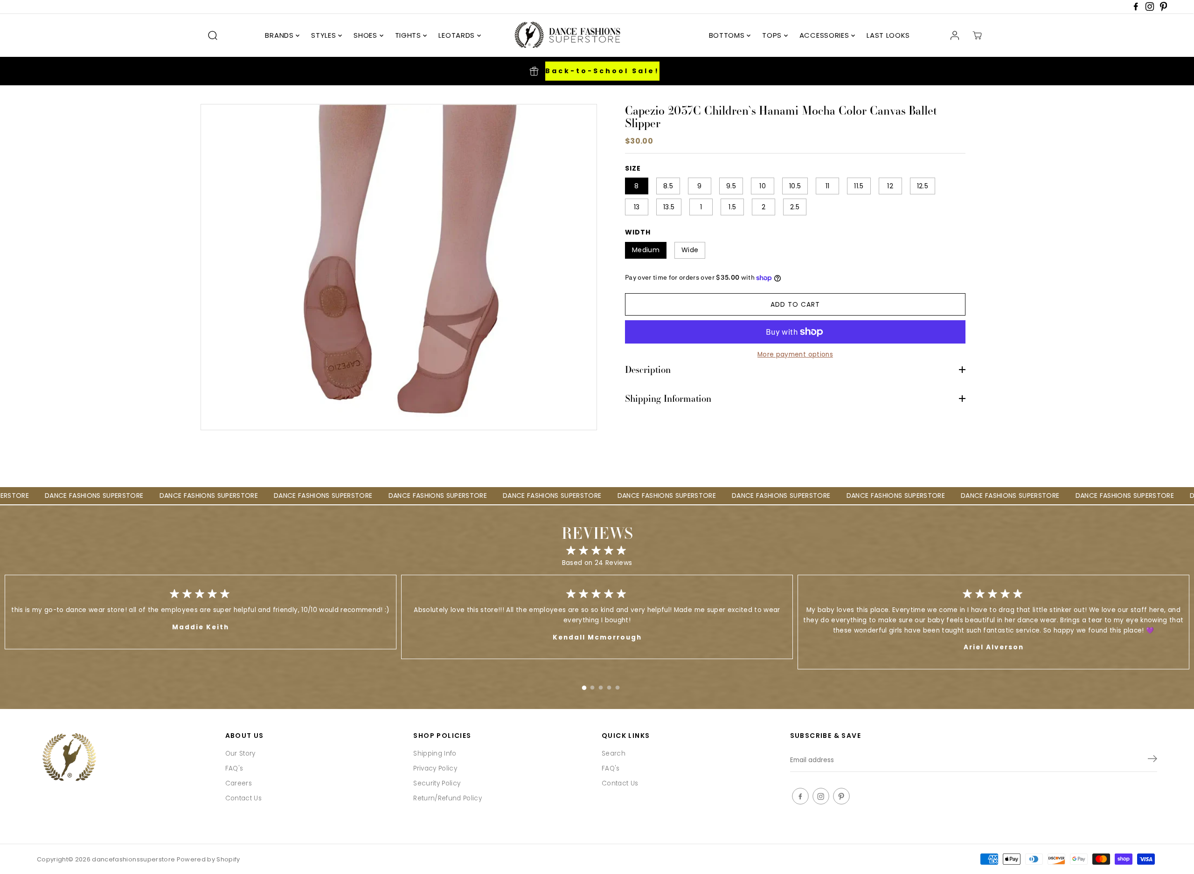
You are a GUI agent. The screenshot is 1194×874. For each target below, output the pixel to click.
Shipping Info (434, 753)
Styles (324, 35)
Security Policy (436, 783)
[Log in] (954, 35)
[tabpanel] (597, 617)
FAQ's (234, 768)
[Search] (212, 35)
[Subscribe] (1152, 760)
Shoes (366, 35)
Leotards (457, 35)
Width (638, 232)
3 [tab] (600, 685)
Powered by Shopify (208, 859)
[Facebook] (1135, 9)
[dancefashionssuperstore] (564, 35)
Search (613, 753)
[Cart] (977, 35)
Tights (409, 35)
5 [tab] (617, 685)
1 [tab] (584, 685)
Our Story (240, 753)
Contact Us (243, 798)
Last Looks (888, 35)
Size (633, 168)
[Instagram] (1149, 9)
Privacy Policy (435, 768)
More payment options (795, 354)
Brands (280, 35)
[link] (126, 758)
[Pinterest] (1163, 9)
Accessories (825, 35)
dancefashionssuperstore (133, 859)
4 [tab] (609, 685)
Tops (773, 35)
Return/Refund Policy (447, 798)
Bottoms (728, 35)
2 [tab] (592, 685)
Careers (238, 783)
